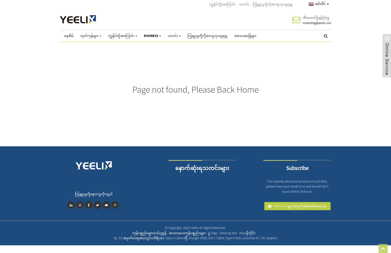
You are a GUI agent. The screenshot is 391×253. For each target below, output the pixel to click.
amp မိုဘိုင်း (247, 233)
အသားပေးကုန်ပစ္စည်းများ (187, 233)
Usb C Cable (216, 238)
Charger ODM (198, 238)
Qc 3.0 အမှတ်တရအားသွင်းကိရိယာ (139, 238)
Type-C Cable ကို (176, 238)
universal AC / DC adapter (259, 238)
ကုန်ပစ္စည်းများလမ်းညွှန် (149, 233)
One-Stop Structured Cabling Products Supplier (287, 238)
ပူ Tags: (213, 233)
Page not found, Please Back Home (195, 89)
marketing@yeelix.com (317, 23)
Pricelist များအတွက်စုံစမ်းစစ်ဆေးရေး (300, 206)
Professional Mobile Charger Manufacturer (283, 238)
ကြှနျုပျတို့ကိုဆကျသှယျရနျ (273, 4)
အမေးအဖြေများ (245, 36)
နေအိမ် (69, 36)
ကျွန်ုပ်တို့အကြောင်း (222, 4)
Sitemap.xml (229, 233)
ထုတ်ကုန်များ (89, 36)
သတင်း (244, 4)
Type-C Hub (233, 238)
